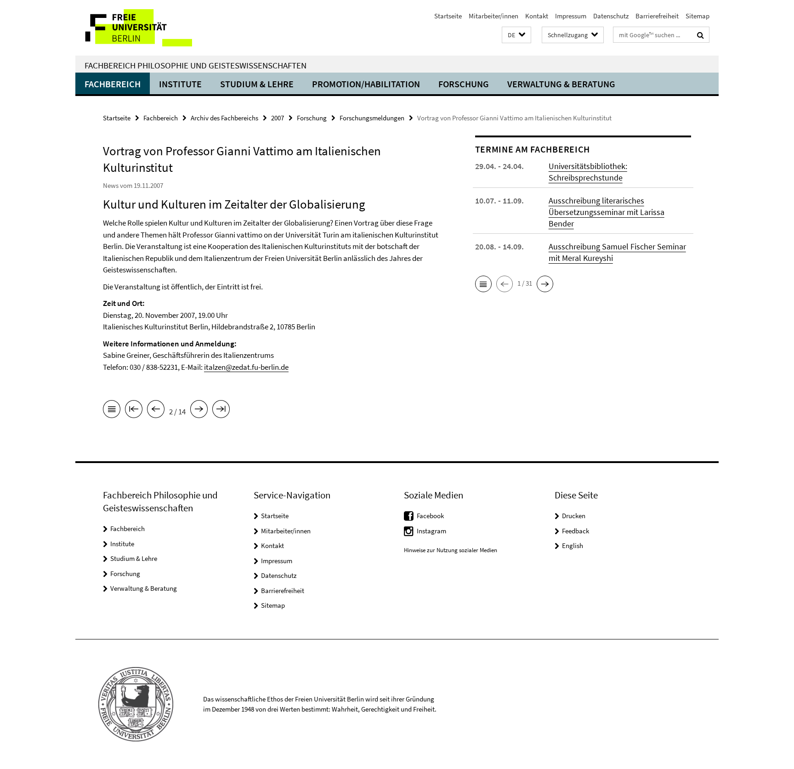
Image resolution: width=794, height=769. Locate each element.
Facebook (430, 515)
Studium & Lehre (257, 84)
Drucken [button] (573, 515)
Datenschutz (611, 15)
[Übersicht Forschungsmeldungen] (111, 411)
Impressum (570, 15)
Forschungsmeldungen (372, 117)
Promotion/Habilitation (366, 84)
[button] (516, 35)
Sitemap (697, 15)
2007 (277, 117)
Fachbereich (113, 84)
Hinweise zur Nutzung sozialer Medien (450, 550)
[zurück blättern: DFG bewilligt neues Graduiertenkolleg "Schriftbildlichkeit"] (155, 411)
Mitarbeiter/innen (493, 15)
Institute (180, 84)
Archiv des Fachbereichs (224, 117)
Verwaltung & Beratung (561, 84)
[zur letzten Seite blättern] (221, 411)
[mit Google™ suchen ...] (700, 35)
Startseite (448, 15)
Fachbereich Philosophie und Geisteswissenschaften (195, 65)
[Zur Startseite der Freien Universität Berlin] (152, 27)
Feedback (575, 530)
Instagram (431, 530)
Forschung (463, 84)
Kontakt (536, 15)
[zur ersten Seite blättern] (133, 411)
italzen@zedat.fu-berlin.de (246, 367)
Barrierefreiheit (657, 15)
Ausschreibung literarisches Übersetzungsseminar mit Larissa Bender (606, 212)
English (572, 545)
